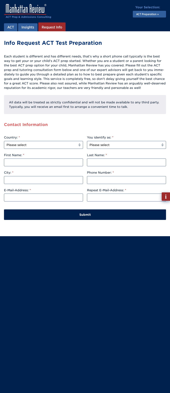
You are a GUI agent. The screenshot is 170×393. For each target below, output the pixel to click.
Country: (12, 137)
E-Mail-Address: (17, 190)
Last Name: (97, 155)
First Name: (14, 155)
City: (8, 172)
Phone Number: (100, 172)
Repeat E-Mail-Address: (106, 190)
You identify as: (100, 137)
